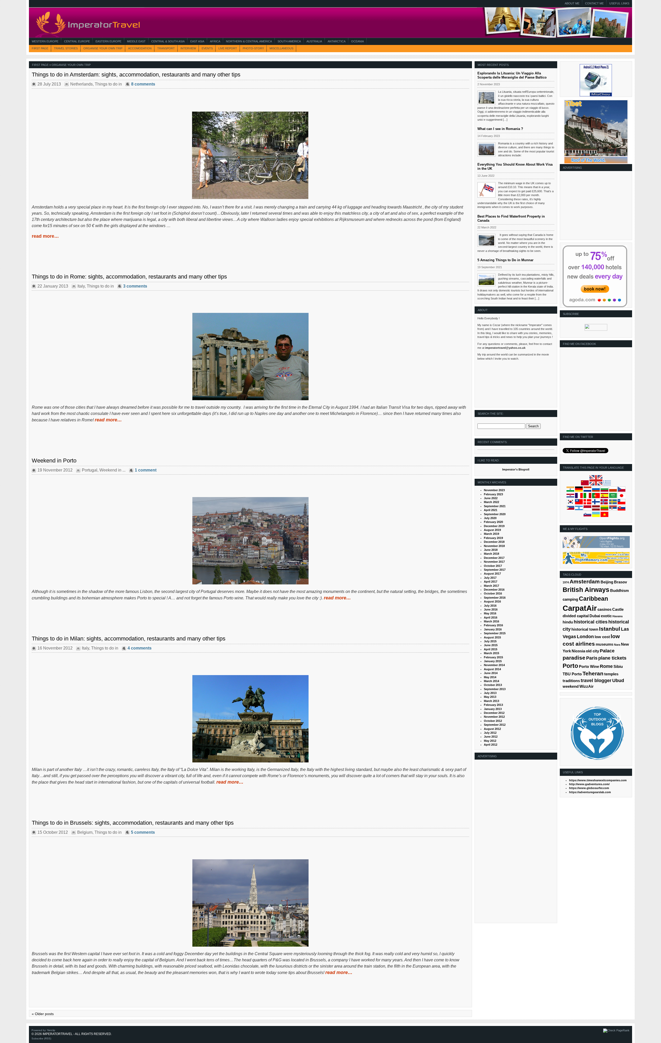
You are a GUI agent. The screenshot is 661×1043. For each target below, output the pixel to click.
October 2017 (493, 565)
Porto (570, 665)
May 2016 (490, 613)
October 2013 (493, 684)
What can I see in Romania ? (500, 129)
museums (604, 644)
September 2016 (495, 597)
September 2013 (495, 689)
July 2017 (490, 577)
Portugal (89, 470)
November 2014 (494, 665)
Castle (618, 609)
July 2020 (490, 518)
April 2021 (490, 510)
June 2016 (491, 609)
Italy (81, 286)
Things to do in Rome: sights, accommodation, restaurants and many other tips (129, 276)
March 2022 (491, 502)
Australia (314, 41)
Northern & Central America (249, 41)
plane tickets (612, 658)
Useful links (619, 3)
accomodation (140, 48)
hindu (568, 622)
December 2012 (494, 712)
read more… (45, 236)
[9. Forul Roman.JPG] (250, 356)
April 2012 (490, 744)
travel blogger (596, 680)
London (585, 636)
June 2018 (491, 549)
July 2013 (490, 692)
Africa (215, 41)
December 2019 (494, 526)
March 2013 (491, 700)
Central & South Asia (168, 41)
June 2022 (491, 498)
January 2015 (493, 661)
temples (611, 674)
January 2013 (493, 708)
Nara (617, 644)
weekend (571, 686)
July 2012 (490, 732)
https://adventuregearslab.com (590, 792)
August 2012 (492, 728)
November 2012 (494, 716)
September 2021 (495, 506)
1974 (566, 582)
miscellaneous (281, 48)
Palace (607, 650)
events (207, 48)
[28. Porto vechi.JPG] (250, 540)
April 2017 (490, 581)
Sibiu (618, 667)
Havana (617, 616)
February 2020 (493, 521)
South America (289, 41)
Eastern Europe (108, 41)
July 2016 (490, 605)
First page (40, 48)
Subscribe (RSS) (41, 1038)
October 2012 (493, 720)
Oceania (357, 41)
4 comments (140, 648)
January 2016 (493, 629)
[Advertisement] (595, 207)
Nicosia (578, 651)
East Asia (197, 41)
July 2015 (490, 641)
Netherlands (81, 84)
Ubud (618, 680)
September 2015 (495, 633)
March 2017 (491, 585)
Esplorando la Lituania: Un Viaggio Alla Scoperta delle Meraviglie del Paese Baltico (512, 75)
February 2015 (493, 657)
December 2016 (494, 589)
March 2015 (491, 653)
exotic (606, 616)
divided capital (576, 616)
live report (227, 48)
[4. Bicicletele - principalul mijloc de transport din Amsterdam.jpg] (250, 198)
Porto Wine (589, 667)
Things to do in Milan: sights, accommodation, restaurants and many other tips (128, 638)
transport (166, 48)
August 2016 (492, 601)
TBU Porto (572, 674)
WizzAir (586, 686)
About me (572, 3)
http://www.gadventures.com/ (589, 784)
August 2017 (492, 573)
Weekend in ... (112, 470)
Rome (606, 666)
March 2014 (491, 681)
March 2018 (491, 553)
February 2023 (493, 494)
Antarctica (336, 41)
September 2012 (495, 724)
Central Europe (77, 41)
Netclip (51, 1030)
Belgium (84, 832)
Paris (591, 658)
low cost (602, 637)
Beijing (607, 582)
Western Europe (45, 41)
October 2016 (493, 593)
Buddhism (619, 591)
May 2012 (490, 740)
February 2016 (493, 625)
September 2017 (495, 569)
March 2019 (491, 533)
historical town (584, 629)
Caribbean (593, 598)
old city (592, 651)
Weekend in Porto (54, 460)
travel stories (66, 48)
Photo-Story (253, 48)
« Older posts (43, 1014)
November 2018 (494, 545)
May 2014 (490, 677)
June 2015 (491, 645)
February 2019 (493, 537)
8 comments (143, 84)
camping (570, 599)
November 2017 (494, 561)
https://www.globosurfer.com (589, 788)
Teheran (593, 673)
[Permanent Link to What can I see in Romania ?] (486, 149)
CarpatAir (580, 608)
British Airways (586, 589)
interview (188, 48)
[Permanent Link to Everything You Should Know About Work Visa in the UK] (486, 190)
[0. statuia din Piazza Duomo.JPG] (250, 718)
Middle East (136, 41)
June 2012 (491, 736)
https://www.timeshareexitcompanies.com (598, 780)
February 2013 (493, 704)
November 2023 (494, 490)
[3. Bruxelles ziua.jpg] (250, 903)
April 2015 (490, 649)
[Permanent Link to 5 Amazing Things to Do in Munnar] (486, 280)
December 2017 (494, 557)
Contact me (594, 3)
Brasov (620, 582)
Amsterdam (585, 581)
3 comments (135, 286)
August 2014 (492, 669)
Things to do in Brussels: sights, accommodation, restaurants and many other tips (133, 823)
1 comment (145, 470)
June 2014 (491, 673)
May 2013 (490, 696)
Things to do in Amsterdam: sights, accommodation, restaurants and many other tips (136, 74)
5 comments (143, 832)
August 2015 (492, 637)
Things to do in (108, 84)
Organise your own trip (102, 48)
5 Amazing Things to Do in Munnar (505, 260)
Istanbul (609, 629)
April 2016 (490, 617)
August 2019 (492, 529)
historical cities (591, 621)
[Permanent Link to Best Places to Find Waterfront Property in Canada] (486, 240)
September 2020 (495, 514)
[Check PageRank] (616, 1030)
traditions (571, 681)
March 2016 (491, 621)
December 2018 (494, 541)
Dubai (594, 616)
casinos (604, 609)
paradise (574, 658)
